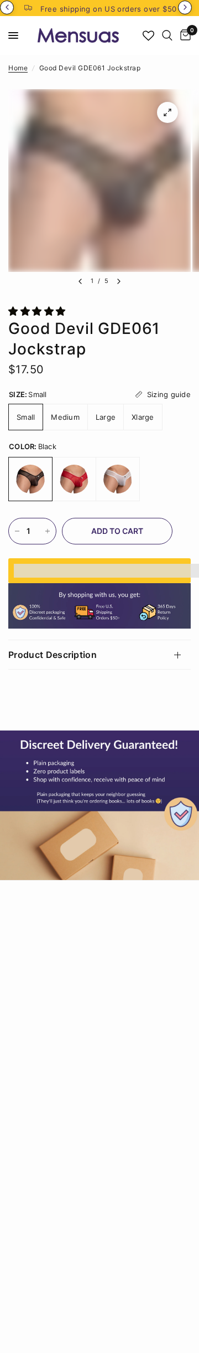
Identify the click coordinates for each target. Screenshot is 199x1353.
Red (74, 479)
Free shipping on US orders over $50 (108, 8)
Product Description (52, 654)
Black (30, 479)
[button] (38, 311)
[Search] (167, 35)
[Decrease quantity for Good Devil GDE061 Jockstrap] (17, 531)
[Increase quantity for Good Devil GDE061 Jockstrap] (47, 531)
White (118, 479)
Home (18, 68)
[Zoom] (167, 112)
